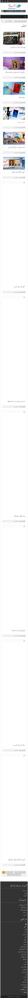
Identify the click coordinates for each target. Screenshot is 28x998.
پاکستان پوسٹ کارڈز (23, 910)
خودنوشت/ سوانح (24, 967)
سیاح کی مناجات (22, 97)
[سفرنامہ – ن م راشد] (14, 113)
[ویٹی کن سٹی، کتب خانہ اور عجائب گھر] (14, 576)
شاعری (25, 979)
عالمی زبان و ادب (24, 984)
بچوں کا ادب (25, 969)
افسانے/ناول (24, 972)
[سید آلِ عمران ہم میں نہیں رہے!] (14, 691)
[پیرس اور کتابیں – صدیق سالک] (14, 462)
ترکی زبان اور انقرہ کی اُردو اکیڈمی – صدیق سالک (16, 859)
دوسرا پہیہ (25, 915)
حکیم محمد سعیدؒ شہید (24, 954)
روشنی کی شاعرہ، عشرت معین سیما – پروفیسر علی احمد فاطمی (15, 72)
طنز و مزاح (25, 977)
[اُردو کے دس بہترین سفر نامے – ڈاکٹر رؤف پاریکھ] (14, 347)
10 (19, 874)
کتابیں (26, 929)
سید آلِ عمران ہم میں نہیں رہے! (19, 745)
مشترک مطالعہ (24, 982)
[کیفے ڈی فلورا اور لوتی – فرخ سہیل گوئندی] (14, 38)
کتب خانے (25, 934)
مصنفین (25, 926)
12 (13, 874)
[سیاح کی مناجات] (14, 88)
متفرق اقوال (25, 959)
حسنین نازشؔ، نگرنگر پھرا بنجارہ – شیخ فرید (18, 172)
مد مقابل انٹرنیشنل (24, 907)
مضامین (25, 939)
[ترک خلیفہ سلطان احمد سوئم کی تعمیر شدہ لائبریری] (14, 138)
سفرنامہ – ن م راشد (21, 122)
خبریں (26, 961)
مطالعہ (26, 937)
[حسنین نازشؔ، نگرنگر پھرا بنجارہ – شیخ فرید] (14, 163)
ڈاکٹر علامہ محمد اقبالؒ (23, 946)
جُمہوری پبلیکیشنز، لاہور (23, 989)
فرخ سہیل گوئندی (24, 956)
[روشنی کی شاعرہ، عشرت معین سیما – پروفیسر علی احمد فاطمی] (14, 63)
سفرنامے (25, 964)
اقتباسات (25, 942)
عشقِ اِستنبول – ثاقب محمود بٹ (19, 286)
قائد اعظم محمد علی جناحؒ (23, 949)
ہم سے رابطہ (24, 890)
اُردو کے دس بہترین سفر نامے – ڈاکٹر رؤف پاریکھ (16, 401)
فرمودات (25, 944)
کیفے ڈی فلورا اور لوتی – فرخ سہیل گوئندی (17, 47)
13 (11, 874)
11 (16, 874)
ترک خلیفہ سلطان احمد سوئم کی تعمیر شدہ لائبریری (16, 147)
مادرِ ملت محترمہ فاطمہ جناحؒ (22, 951)
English (25, 992)
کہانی (26, 974)
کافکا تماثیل (25, 987)
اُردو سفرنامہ (25, 912)
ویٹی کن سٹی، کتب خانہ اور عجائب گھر (18, 630)
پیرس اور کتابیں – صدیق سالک (19, 516)
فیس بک (25, 895)
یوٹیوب (25, 893)
